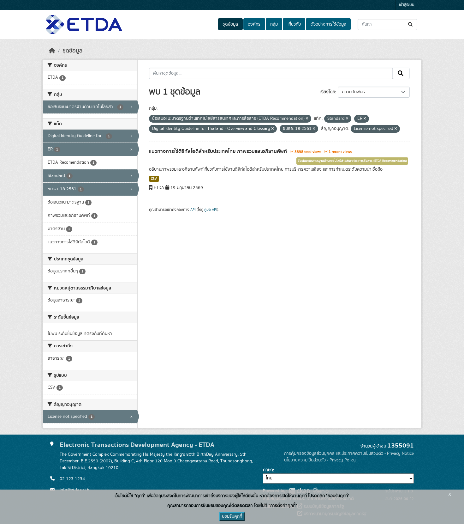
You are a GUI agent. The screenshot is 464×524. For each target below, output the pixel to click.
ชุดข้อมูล (230, 24)
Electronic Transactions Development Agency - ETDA (137, 445)
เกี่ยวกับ (294, 24)
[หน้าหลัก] (52, 51)
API (193, 209)
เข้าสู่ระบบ (406, 5)
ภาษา (268, 470)
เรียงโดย (327, 92)
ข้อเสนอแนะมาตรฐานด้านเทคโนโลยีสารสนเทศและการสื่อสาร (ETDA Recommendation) (352, 161)
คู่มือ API (210, 209)
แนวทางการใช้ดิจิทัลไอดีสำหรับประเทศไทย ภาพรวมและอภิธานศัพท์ (218, 151)
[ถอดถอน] (307, 118)
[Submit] (411, 24)
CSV (154, 178)
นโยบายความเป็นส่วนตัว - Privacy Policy (320, 460)
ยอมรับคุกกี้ (232, 516)
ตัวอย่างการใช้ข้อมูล (328, 24)
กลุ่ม (274, 24)
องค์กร (254, 24)
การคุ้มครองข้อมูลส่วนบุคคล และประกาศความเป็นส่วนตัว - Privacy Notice (349, 453)
